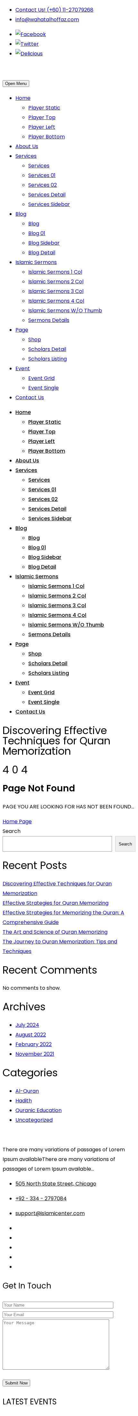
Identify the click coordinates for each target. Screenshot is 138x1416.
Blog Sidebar (44, 243)
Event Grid (41, 378)
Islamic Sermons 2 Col (55, 281)
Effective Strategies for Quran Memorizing (55, 903)
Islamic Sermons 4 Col (56, 301)
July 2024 (27, 1025)
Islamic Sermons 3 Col (55, 291)
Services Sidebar (49, 204)
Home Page (17, 821)
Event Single (43, 388)
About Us (26, 146)
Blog (20, 214)
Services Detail (46, 194)
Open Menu (16, 83)
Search (12, 831)
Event (22, 368)
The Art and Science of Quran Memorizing (55, 932)
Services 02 (42, 185)
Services (26, 156)
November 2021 (34, 1054)
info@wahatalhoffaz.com (47, 19)
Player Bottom (46, 136)
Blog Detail (41, 252)
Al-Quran (27, 1091)
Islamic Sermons (36, 262)
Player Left (41, 127)
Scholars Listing (47, 359)
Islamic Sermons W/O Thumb (65, 310)
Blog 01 (36, 233)
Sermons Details (48, 320)
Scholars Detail (47, 349)
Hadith (23, 1100)
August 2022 (30, 1034)
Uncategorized (34, 1120)
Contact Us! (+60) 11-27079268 (54, 10)
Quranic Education (38, 1110)
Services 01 (42, 175)
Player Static (44, 107)
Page (21, 330)
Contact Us (29, 397)
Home (22, 98)
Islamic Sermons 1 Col (55, 272)
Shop (34, 339)
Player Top (42, 117)
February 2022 (33, 1044)
